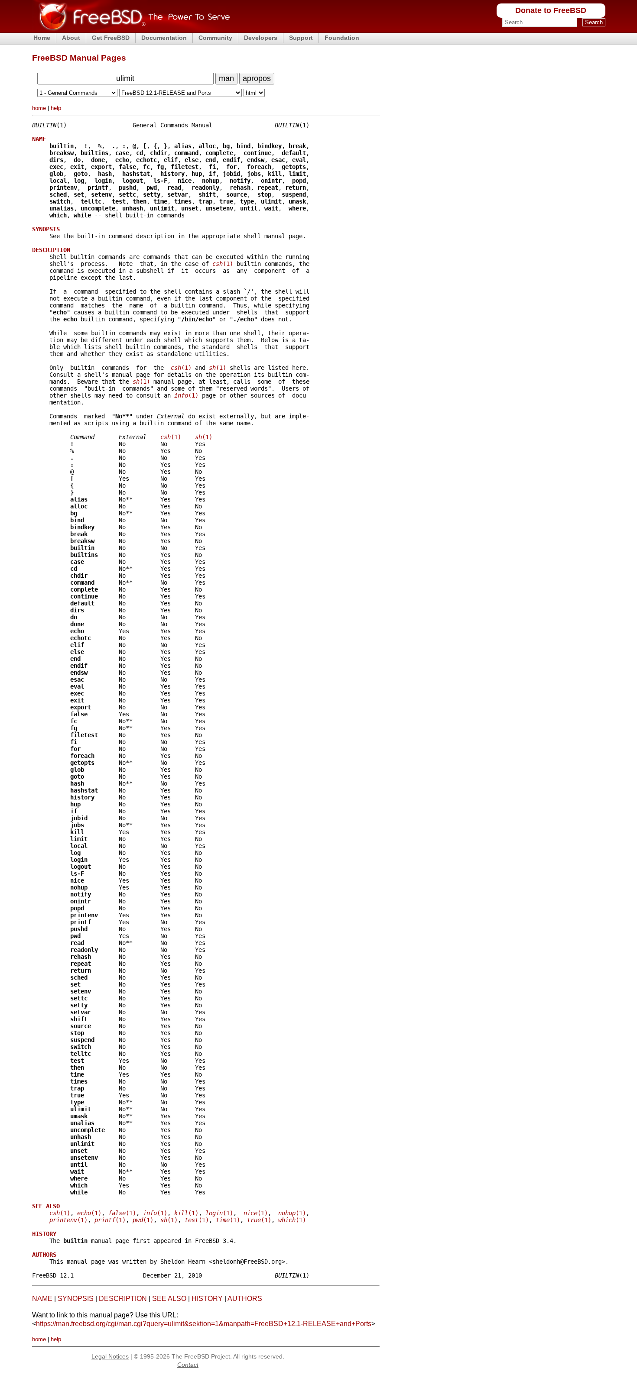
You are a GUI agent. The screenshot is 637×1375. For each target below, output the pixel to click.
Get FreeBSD (111, 37)
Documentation (164, 37)
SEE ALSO (169, 1298)
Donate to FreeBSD (550, 10)
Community (215, 37)
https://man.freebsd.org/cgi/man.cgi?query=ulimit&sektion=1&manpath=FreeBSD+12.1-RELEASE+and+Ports (203, 1323)
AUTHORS (245, 1298)
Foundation (342, 37)
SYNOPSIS (76, 1298)
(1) (222, 263)
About (71, 37)
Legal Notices (110, 1356)
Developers (260, 37)
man (226, 78)
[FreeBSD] (131, 30)
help (56, 108)
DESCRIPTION (123, 1298)
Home (41, 37)
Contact (187, 1364)
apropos (257, 78)
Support (301, 37)
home (39, 108)
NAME (42, 1298)
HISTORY (207, 1298)
